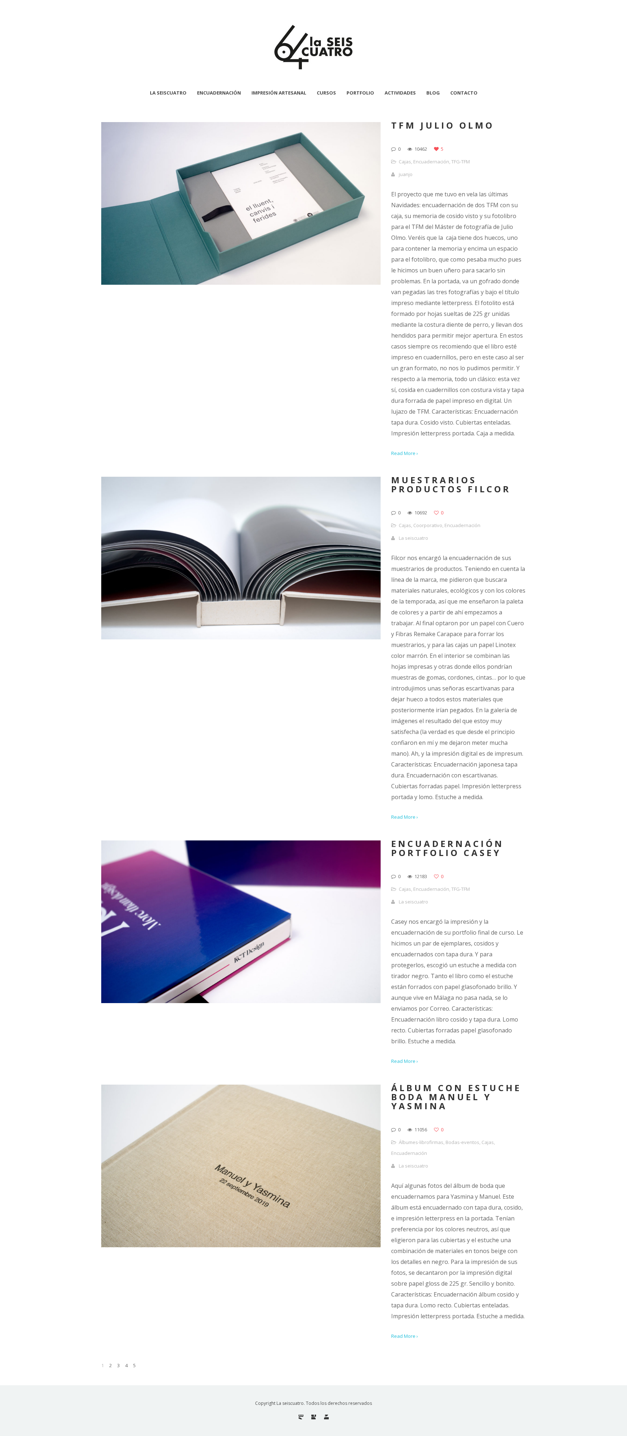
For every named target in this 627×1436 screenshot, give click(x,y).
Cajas (405, 161)
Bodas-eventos (462, 1142)
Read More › (404, 453)
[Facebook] (313, 1417)
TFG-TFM (460, 161)
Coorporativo (427, 525)
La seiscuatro (413, 538)
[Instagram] (301, 1417)
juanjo (406, 174)
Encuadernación (431, 161)
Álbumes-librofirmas (421, 1142)
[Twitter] (326, 1417)
